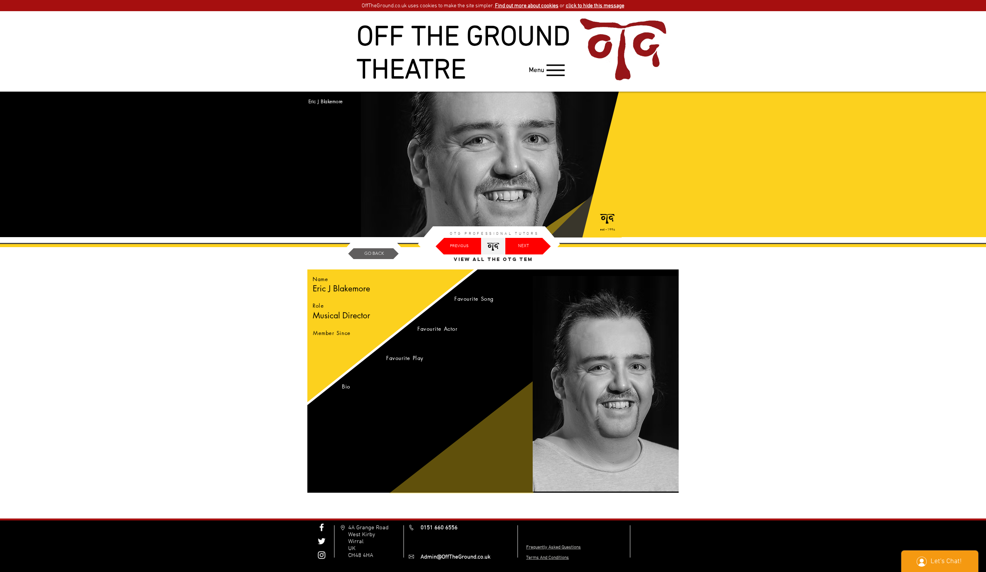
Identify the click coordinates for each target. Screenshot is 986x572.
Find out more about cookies (526, 6)
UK (351, 548)
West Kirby (361, 534)
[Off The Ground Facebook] (322, 527)
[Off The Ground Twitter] (322, 541)
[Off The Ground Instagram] (322, 555)
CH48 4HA (360, 555)
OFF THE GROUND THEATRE (463, 55)
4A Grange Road (368, 527)
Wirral (356, 541)
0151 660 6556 (439, 527)
